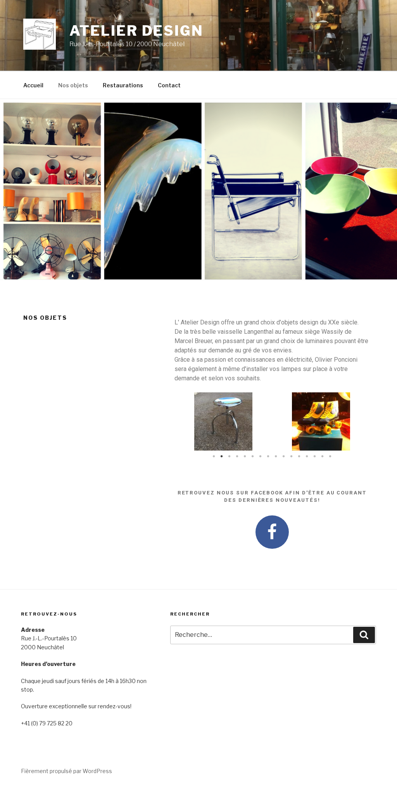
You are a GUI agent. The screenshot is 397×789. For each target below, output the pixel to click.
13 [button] (307, 456)
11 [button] (291, 456)
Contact (169, 85)
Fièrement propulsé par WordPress (66, 771)
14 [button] (315, 456)
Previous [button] (186, 421)
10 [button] (284, 456)
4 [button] (237, 456)
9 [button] (276, 456)
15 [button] (322, 456)
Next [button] (358, 421)
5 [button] (245, 456)
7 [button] (260, 456)
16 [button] (330, 456)
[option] (223, 421)
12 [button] (299, 456)
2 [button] (222, 456)
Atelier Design (136, 30)
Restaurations (123, 85)
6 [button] (253, 456)
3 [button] (229, 456)
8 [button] (268, 456)
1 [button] (214, 456)
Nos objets (73, 85)
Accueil (33, 85)
